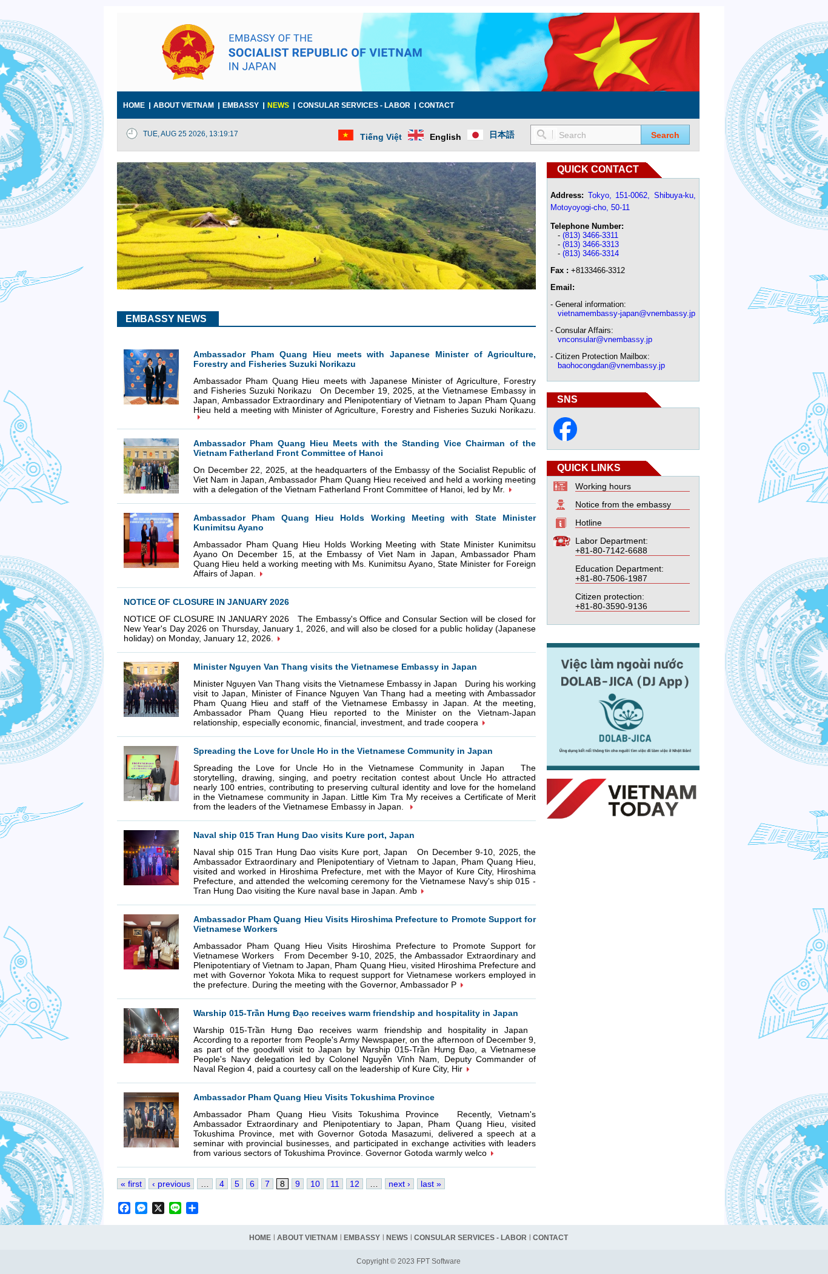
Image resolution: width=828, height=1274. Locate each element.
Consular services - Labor (354, 105)
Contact (436, 105)
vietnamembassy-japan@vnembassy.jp (626, 313)
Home (134, 105)
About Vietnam (183, 105)
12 (354, 1184)
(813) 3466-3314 (591, 253)
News (278, 105)
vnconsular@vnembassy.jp (605, 339)
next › (399, 1184)
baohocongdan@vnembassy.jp (611, 365)
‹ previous (171, 1184)
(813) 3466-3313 (591, 244)
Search (665, 135)
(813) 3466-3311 (590, 235)
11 (334, 1184)
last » (431, 1184)
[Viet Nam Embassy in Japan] (565, 438)
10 (315, 1184)
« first (131, 1184)
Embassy (240, 105)
